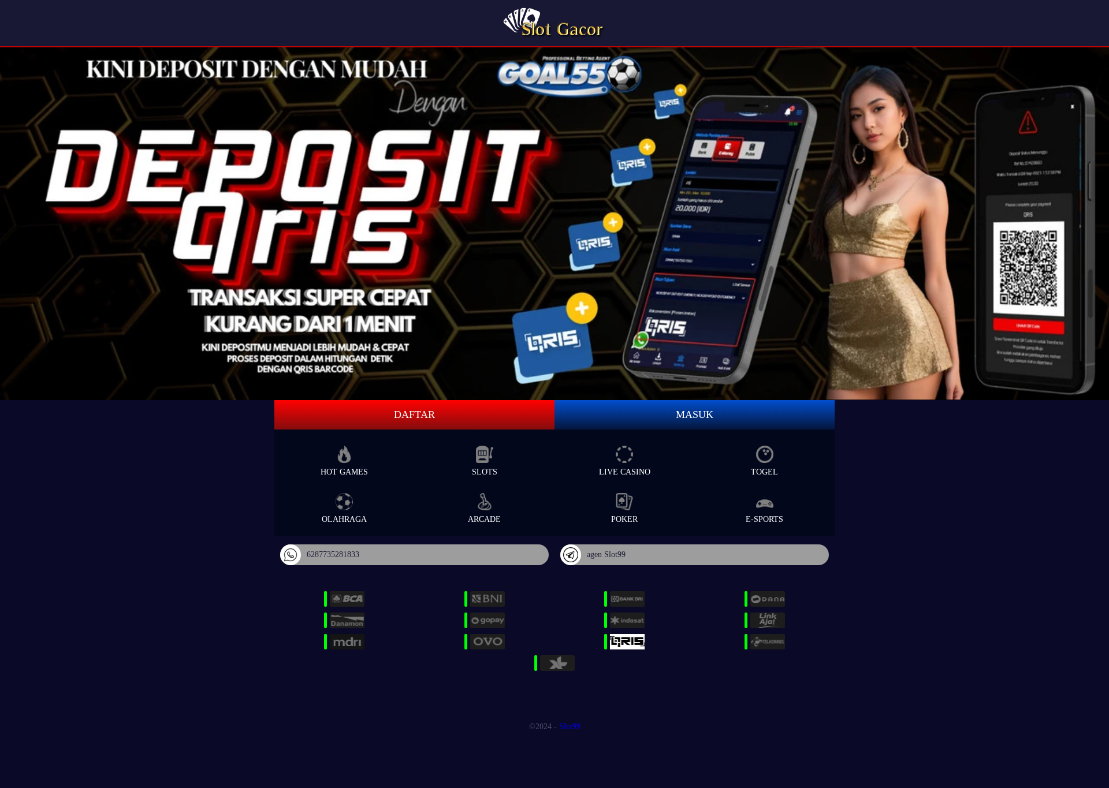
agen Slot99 (606, 554)
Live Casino (624, 472)
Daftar (414, 414)
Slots (484, 472)
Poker (624, 519)
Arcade (484, 519)
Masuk (694, 414)
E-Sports (764, 519)
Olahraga (344, 519)
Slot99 (569, 726)
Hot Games (344, 472)
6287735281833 (333, 554)
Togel (764, 472)
